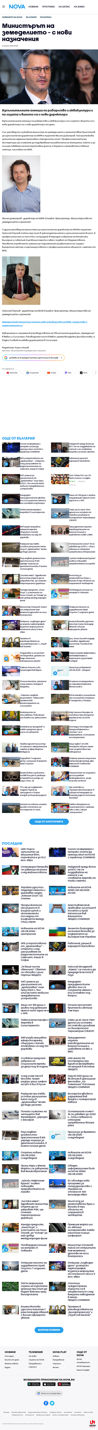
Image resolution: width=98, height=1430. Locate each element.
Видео (7, 1367)
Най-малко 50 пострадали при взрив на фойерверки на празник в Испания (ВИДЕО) (81, 1064)
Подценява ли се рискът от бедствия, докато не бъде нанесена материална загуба (32, 657)
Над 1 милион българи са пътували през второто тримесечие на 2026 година (81, 716)
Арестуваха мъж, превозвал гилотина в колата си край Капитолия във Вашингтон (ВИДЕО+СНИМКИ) (82, 912)
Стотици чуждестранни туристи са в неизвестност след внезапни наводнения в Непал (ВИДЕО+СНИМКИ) (81, 1291)
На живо (79, 6)
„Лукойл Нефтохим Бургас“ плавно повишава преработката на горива (82, 561)
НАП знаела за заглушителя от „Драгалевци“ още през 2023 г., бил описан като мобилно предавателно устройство (32, 482)
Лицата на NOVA (36, 1360)
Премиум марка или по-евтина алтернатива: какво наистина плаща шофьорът (81, 1230)
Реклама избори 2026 (18, 1412)
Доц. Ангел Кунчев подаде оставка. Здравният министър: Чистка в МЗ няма (82, 642)
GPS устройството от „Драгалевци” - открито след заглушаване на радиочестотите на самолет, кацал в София (32, 463)
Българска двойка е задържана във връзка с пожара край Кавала (82, 1097)
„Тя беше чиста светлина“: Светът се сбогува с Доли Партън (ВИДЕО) (33, 970)
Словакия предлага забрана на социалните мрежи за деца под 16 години (34, 1062)
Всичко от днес (12, 1360)
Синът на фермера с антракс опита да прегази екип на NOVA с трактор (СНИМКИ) (31, 448)
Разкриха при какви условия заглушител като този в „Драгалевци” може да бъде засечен (33, 548)
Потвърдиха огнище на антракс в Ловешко (80, 591)
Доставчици (68, 1412)
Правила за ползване (43, 1415)
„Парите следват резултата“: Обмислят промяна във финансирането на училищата (32, 700)
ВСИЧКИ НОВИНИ (49, 1329)
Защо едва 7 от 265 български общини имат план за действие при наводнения (81, 748)
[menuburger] (3, 6)
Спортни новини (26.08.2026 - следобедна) (31, 1155)
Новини (33, 6)
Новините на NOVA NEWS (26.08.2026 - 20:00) (79, 890)
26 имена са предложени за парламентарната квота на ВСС (81, 684)
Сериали (57, 1363)
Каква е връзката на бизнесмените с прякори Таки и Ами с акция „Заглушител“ (81, 808)
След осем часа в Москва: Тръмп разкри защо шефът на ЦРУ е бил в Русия (34, 1080)
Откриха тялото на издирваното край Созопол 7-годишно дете (81, 609)
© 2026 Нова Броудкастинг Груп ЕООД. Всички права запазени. (23, 1423)
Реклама (6, 1412)
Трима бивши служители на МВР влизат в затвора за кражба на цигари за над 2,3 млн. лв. (32, 777)
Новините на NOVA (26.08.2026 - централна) (32, 931)
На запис (64, 6)
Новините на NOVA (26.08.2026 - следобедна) (79, 1155)
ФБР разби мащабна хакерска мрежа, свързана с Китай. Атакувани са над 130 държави (31, 532)
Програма (48, 6)
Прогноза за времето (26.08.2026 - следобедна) (82, 1134)
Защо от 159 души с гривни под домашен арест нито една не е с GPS (82, 498)
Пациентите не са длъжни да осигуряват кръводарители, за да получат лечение (82, 777)
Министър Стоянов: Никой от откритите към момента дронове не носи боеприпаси (33, 611)
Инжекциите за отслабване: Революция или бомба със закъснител (33, 715)
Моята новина (11, 1363)
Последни (9, 1356)
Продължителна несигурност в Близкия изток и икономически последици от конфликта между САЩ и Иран (32, 913)
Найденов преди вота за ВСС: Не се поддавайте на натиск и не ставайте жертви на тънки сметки (82, 448)
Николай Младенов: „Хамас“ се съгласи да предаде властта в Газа (82, 970)
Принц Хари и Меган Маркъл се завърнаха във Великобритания (34, 1168)
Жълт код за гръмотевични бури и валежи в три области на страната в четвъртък (82, 579)
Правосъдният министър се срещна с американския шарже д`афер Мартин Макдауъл (33, 748)
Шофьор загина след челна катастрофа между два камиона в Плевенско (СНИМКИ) (82, 762)
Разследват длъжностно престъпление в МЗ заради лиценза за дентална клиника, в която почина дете (33, 563)
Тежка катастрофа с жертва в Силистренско (32, 510)
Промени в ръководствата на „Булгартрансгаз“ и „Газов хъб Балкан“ (33, 642)
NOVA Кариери (83, 1366)
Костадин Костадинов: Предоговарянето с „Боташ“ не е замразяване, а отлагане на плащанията (82, 732)
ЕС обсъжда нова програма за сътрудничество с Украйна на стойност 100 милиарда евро (80, 1187)
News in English (83, 1370)
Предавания (58, 1360)
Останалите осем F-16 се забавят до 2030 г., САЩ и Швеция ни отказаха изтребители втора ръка (82, 548)
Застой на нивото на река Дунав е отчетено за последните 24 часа (33, 807)
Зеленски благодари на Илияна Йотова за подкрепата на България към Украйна (82, 932)
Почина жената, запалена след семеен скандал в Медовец (33, 684)
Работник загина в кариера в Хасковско (79, 459)
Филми (56, 1367)
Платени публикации (78, 1415)
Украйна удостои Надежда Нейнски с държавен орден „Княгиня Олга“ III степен (33, 893)
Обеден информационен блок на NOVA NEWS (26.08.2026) (81, 1169)
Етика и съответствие (60, 1415)
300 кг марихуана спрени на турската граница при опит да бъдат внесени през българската (34, 1289)
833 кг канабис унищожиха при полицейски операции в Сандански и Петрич (82, 698)
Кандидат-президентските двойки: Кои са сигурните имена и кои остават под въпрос (33, 499)
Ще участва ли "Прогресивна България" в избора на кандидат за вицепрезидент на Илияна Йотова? (82, 792)
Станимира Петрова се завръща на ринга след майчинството (34, 869)
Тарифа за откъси (56, 1412)
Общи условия (88, 1412)
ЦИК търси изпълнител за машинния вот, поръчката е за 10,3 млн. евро (33, 855)
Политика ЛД (29, 1415)
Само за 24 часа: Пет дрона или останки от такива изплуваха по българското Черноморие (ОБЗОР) (82, 514)
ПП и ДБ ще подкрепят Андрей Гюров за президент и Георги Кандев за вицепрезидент (33, 791)
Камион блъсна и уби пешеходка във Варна (30, 668)
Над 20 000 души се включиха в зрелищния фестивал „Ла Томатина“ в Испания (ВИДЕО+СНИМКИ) (81, 1081)
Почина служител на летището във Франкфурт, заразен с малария (34, 1115)
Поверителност (17, 1415)
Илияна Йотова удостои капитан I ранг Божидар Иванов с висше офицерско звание (81, 625)
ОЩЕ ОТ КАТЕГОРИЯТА (49, 821)
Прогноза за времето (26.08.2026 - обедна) (80, 668)
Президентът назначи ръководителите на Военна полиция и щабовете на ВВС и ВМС (81, 531)
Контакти (77, 1412)
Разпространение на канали (37, 1412)
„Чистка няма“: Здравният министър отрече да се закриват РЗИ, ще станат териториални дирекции (33, 579)
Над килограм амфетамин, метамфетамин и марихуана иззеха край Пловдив (82, 657)
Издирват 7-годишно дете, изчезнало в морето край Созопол (33, 761)
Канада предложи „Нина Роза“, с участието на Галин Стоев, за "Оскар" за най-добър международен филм (33, 595)
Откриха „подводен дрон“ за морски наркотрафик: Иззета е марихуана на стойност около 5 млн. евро (33, 626)
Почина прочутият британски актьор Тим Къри (80, 1007)
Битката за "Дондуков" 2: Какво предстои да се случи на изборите (32, 729)
